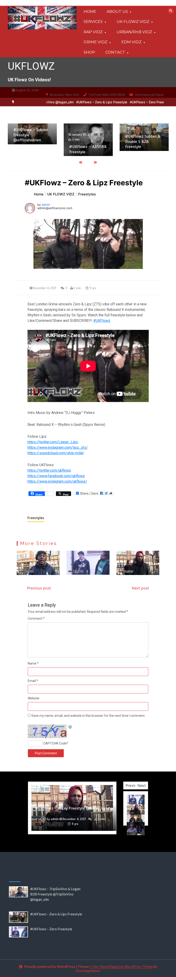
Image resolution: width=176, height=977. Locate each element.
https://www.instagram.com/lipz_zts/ (58, 447)
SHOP (89, 52)
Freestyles (36, 518)
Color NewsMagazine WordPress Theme (122, 966)
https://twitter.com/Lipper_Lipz (53, 442)
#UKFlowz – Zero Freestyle (151, 102)
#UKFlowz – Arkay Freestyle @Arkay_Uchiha (74, 808)
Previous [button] (133, 785)
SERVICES (93, 21)
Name (33, 663)
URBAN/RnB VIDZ (134, 32)
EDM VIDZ (131, 42)
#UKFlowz (101, 320)
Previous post (39, 588)
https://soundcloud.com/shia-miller (56, 453)
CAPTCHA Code (54, 743)
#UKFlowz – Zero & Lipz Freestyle (102, 102)
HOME (90, 11)
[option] (102, 102)
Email (33, 681)
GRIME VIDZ (95, 42)
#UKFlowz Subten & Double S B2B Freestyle (142, 141)
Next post (140, 588)
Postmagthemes (88, 971)
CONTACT (115, 52)
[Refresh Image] (70, 727)
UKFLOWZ (31, 66)
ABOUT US (117, 11)
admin (46, 204)
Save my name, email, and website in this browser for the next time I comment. (88, 715)
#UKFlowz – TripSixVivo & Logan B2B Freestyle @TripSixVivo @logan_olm (55, 894)
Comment (36, 618)
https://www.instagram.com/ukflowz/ (57, 481)
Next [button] (142, 785)
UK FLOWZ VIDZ (133, 21)
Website (33, 698)
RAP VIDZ (93, 32)
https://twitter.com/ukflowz (49, 470)
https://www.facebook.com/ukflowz (56, 476)
